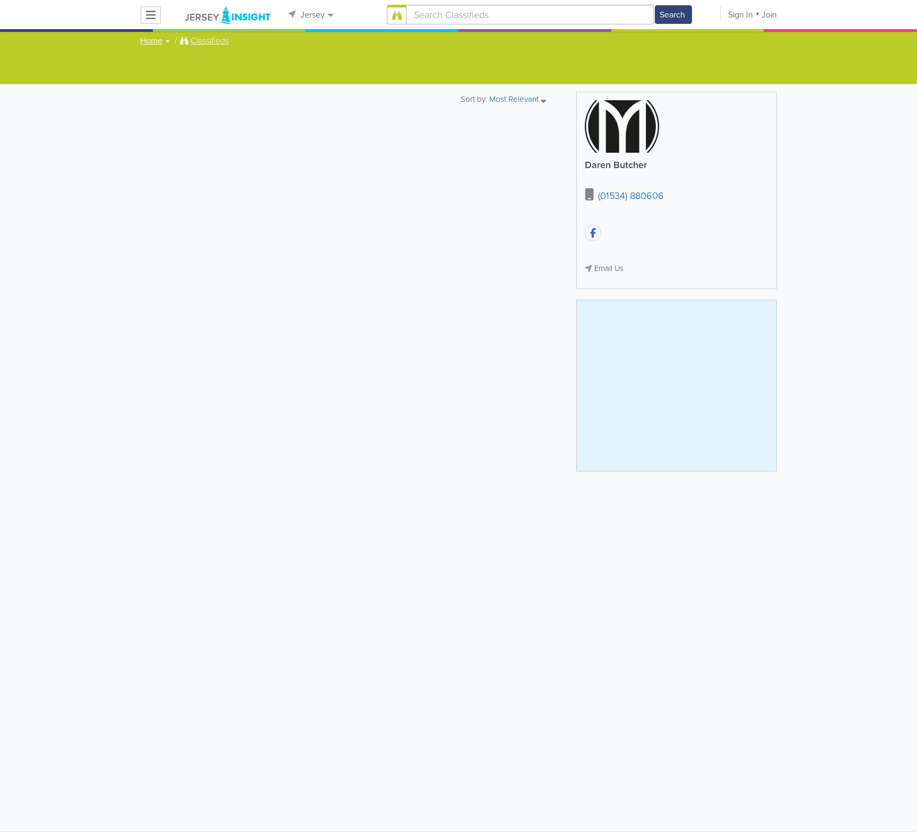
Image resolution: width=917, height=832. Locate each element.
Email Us (609, 268)
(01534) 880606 (631, 196)
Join (769, 14)
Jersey (311, 14)
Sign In (740, 14)
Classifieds (210, 41)
